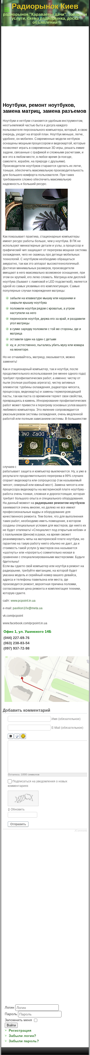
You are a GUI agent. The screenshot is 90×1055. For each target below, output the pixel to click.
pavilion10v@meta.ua (27, 608)
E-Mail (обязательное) (67, 727)
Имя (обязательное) (66, 719)
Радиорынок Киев (45, 6)
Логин (9, 1007)
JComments (80, 830)
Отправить (18, 824)
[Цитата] (17, 736)
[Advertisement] (29, 978)
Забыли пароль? (24, 1041)
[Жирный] (11, 736)
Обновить (17, 809)
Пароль (11, 1014)
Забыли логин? (22, 1036)
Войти (11, 1025)
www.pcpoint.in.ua (23, 600)
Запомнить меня (18, 1020)
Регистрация (20, 1030)
